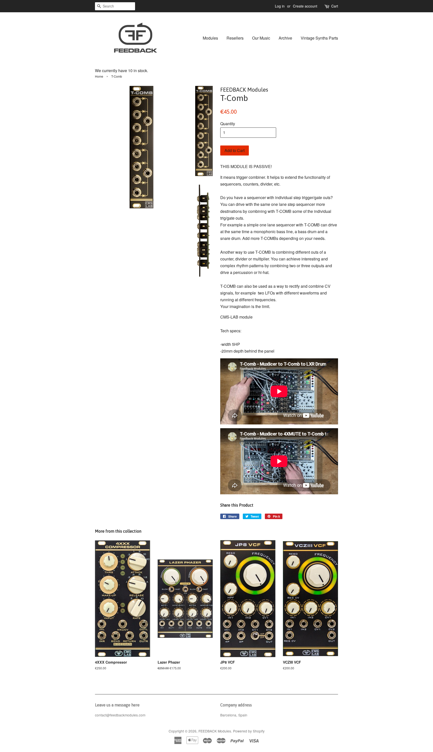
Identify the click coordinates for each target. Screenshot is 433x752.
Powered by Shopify (249, 730)
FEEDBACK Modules (214, 730)
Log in (280, 6)
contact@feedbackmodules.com (120, 714)
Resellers (235, 38)
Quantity (227, 123)
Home (99, 76)
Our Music (261, 38)
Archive (285, 38)
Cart (334, 6)
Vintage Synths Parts (319, 38)
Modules (210, 38)
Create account (305, 6)
